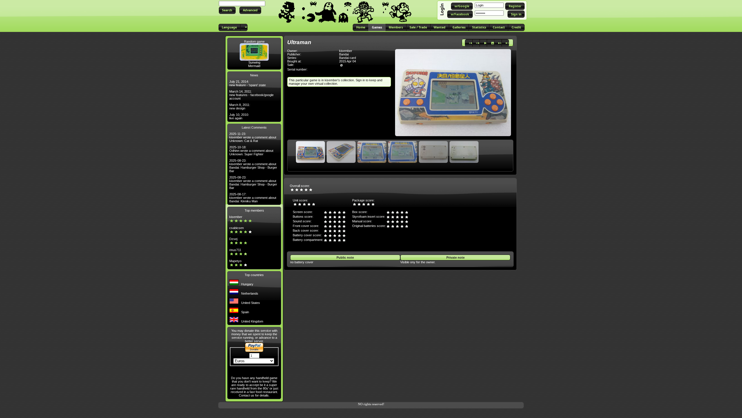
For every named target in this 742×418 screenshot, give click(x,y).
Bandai (344, 54)
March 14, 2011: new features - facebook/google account (251, 95)
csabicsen (236, 228)
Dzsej (233, 239)
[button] (227, 10)
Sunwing (254, 62)
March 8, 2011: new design (239, 106)
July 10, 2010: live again (239, 116)
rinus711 (235, 250)
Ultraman (299, 42)
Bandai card (347, 58)
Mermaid (254, 66)
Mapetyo (235, 261)
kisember (235, 217)
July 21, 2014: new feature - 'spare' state (247, 83)
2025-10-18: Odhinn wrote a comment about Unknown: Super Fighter (251, 150)
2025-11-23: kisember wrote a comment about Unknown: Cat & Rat (252, 137)
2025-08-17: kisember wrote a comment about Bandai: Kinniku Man (252, 197)
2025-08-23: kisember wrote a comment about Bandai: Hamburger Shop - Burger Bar (253, 166)
